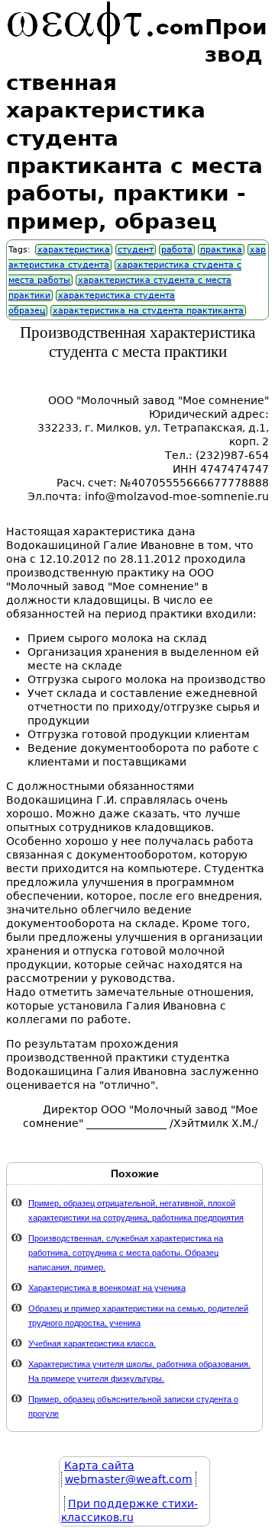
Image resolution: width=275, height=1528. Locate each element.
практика (221, 250)
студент (136, 250)
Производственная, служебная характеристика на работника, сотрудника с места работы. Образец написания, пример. (125, 1253)
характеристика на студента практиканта (148, 311)
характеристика (73, 250)
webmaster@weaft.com (128, 1479)
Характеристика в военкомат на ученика (107, 1287)
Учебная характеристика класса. (92, 1343)
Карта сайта (99, 1465)
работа (176, 250)
